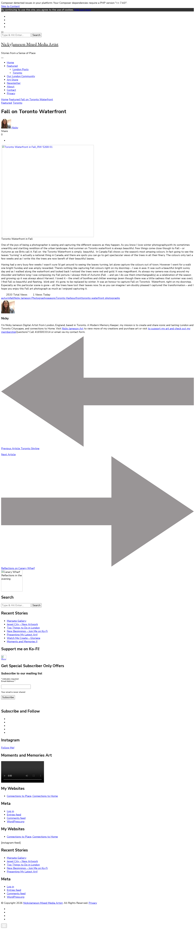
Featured (12, 66)
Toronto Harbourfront (69, 298)
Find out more (82, 9)
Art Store (12, 79)
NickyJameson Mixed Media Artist (29, 44)
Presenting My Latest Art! (22, 634)
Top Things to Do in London (23, 627)
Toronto (17, 73)
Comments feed (16, 818)
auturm (5, 298)
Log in (10, 811)
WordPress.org (15, 821)
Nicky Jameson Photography (30, 298)
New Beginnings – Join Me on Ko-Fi (27, 631)
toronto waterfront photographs (101, 298)
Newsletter (14, 83)
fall (12, 298)
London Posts (21, 69)
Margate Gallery (16, 621)
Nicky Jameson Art (72, 328)
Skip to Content (10, 6)
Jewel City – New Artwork (22, 624)
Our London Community (21, 76)
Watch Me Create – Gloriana (23, 638)
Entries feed (14, 814)
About (10, 86)
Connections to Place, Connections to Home (32, 796)
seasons (51, 298)
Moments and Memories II (22, 641)
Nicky (14, 127)
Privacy (11, 93)
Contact (11, 90)
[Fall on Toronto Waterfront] (48, 236)
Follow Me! (7, 747)
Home (10, 62)
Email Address (8, 681)
